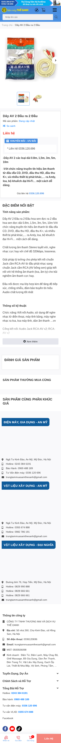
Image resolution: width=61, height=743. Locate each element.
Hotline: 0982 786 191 (18, 531)
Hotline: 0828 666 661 (18, 590)
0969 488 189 (21, 699)
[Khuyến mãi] (30, 3)
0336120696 (30, 639)
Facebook (8, 718)
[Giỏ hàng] (44, 10)
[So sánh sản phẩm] (37, 10)
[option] (30, 60)
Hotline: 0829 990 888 (18, 586)
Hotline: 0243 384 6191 (18, 463)
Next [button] (55, 60)
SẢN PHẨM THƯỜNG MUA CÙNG (27, 380)
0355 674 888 (25, 711)
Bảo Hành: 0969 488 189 (19, 468)
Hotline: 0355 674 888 (18, 527)
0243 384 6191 (19, 693)
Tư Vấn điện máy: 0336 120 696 (23, 472)
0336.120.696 (36, 193)
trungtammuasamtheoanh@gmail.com (26, 477)
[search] (56, 17)
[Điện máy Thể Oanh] (15, 9)
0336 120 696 (29, 705)
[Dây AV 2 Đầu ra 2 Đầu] (30, 60)
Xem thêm (32, 341)
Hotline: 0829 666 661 (18, 595)
